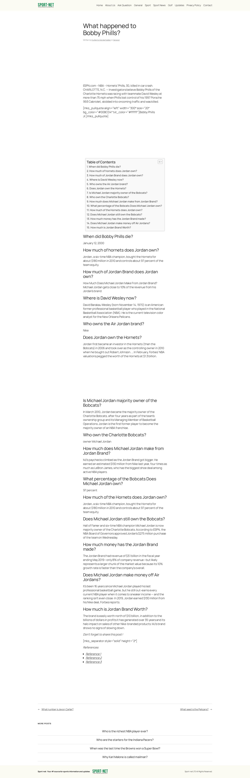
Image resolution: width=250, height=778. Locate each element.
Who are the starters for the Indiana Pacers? (125, 739)
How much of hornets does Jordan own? (113, 171)
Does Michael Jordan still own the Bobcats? (116, 214)
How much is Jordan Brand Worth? (110, 227)
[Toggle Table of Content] (159, 162)
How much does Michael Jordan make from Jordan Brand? (123, 201)
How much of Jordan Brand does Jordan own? (116, 175)
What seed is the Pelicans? (194, 709)
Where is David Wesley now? (106, 179)
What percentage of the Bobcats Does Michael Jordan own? (126, 205)
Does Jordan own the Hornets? (107, 188)
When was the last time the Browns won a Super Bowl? (125, 748)
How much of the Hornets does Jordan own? (116, 210)
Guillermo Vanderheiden (101, 40)
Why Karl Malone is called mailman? (125, 757)
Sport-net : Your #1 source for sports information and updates (64, 771)
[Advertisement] (125, 63)
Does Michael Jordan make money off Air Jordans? (120, 223)
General (116, 40)
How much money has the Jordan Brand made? (118, 218)
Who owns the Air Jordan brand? (108, 184)
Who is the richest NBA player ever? (125, 731)
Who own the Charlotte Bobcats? (109, 197)
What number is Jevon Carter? (57, 709)
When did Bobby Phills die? (105, 166)
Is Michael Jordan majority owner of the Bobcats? (118, 192)
